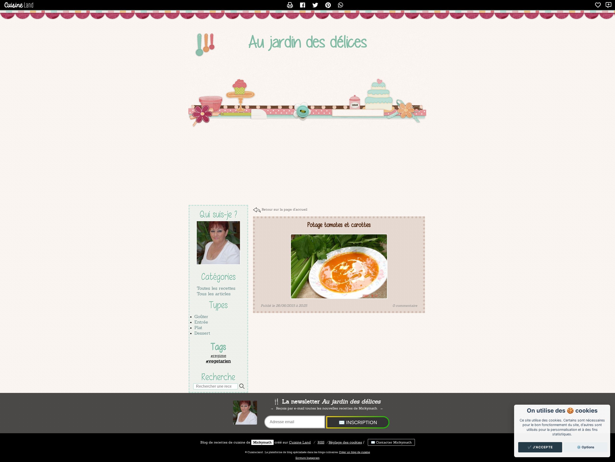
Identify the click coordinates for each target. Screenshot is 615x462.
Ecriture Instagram (307, 458)
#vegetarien (218, 361)
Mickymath (262, 442)
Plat (198, 327)
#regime (218, 355)
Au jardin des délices (307, 41)
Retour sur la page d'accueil (284, 209)
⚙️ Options (585, 447)
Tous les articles (214, 293)
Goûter (201, 316)
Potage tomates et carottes (339, 225)
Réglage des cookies (345, 442)
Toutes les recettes (216, 288)
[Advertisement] (307, 166)
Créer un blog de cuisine (354, 452)
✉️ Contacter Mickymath (391, 442)
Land (300, 442)
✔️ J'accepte (540, 447)
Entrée (201, 322)
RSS (321, 442)
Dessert (202, 333)
